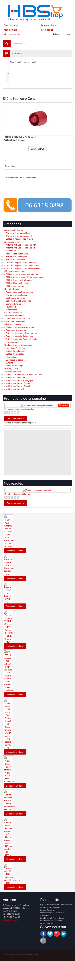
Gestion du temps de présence (18, 344)
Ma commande (11, 34)
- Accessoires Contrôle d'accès (18, 291)
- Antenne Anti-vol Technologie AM (20, 244)
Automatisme (10, 250)
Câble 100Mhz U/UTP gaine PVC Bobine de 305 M (7, 737)
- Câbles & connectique (14, 353)
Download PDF (37, 148)
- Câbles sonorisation (14, 286)
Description (10, 166)
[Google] (57, 933)
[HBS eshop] (37, 12)
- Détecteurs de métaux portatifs (18, 318)
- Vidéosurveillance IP (14, 389)
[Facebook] (43, 933)
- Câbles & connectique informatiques (21, 274)
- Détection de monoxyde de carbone (20, 333)
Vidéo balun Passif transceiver (9, 777)
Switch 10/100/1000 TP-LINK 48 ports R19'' (9, 635)
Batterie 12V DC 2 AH (7, 599)
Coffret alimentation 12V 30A (9, 806)
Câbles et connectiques (14, 271)
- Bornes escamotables (14, 259)
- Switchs (8, 362)
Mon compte (10, 29)
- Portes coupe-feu (12, 341)
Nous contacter (49, 25)
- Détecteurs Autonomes (15, 330)
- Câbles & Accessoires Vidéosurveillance (23, 374)
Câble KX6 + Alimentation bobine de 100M (9, 540)
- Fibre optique (10, 356)
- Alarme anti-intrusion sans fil (18, 235)
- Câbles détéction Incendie (16, 283)
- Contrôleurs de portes (14, 297)
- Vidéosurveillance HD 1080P (18, 383)
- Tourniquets (10, 306)
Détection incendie (12, 324)
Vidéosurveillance (12, 371)
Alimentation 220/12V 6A (9, 571)
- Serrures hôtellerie (13, 303)
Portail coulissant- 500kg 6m (17, 493)
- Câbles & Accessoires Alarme (18, 238)
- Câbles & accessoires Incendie (19, 327)
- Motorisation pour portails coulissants (22, 265)
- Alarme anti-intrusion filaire (17, 232)
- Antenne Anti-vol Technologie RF (19, 247)
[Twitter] (50, 933)
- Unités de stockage (13, 365)
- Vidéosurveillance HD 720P (17, 386)
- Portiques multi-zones (14, 321)
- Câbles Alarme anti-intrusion (17, 280)
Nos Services (11, 25)
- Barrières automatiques (15, 256)
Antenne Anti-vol (11, 241)
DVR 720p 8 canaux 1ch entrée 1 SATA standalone (8, 681)
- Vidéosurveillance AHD (15, 377)
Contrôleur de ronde (13, 312)
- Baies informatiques (14, 350)
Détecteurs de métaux (14, 315)
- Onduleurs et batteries (15, 359)
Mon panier (47, 29)
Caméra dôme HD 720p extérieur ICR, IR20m (8, 847)
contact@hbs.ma (10, 919)
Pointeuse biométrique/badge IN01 (19, 409)
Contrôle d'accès (11, 288)
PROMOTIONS (11, 368)
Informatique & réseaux (14, 347)
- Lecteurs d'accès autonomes (17, 300)
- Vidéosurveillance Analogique (18, 380)
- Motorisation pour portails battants (20, 262)
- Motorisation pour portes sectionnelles (22, 268)
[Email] (43, 940)
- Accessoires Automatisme (16, 253)
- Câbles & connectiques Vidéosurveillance (24, 277)
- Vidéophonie (10, 309)
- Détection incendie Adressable (18, 336)
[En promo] (37, 405)
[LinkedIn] (63, 933)
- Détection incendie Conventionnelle (21, 339)
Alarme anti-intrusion (13, 229)
